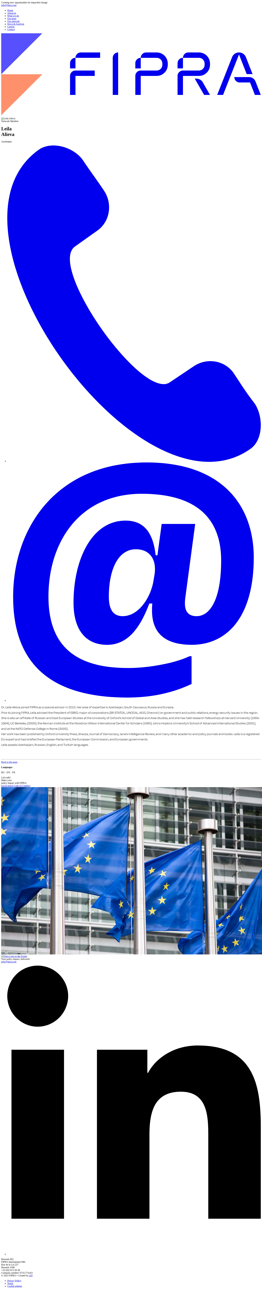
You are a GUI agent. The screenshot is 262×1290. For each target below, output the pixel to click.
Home (10, 10)
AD (31, 1275)
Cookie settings (14, 1286)
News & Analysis (15, 24)
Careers (11, 26)
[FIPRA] (131, 115)
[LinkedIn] (134, 1254)
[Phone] (134, 461)
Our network (13, 21)
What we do (13, 16)
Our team (11, 18)
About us (11, 13)
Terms (10, 1283)
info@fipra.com (8, 5)
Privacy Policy (14, 1280)
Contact (11, 29)
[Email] (134, 700)
